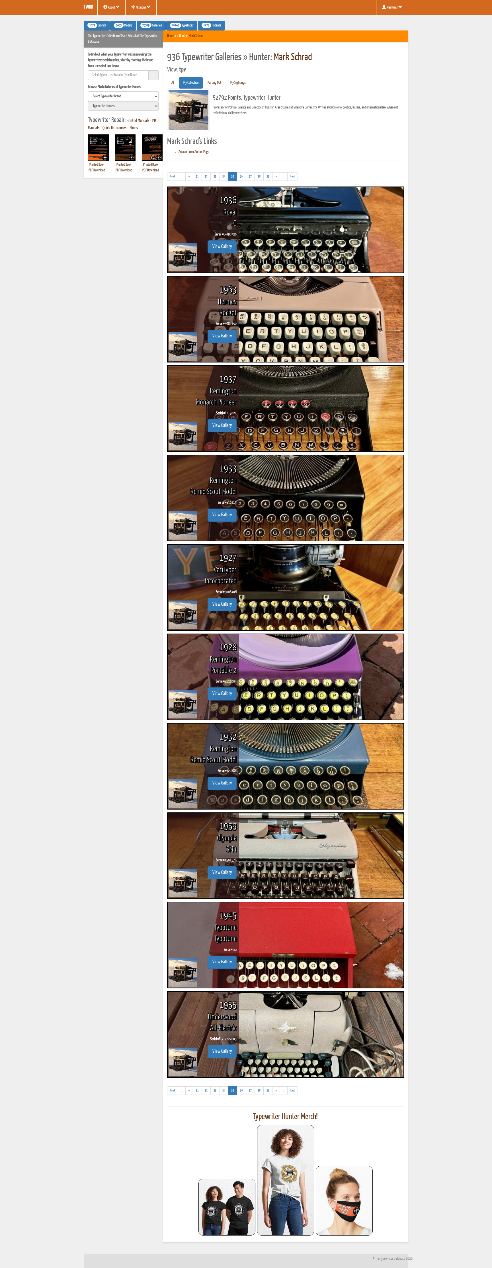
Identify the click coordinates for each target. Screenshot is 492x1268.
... (183, 178)
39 (267, 176)
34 (223, 176)
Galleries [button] (152, 26)
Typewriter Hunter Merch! (285, 1117)
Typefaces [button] (183, 26)
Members (392, 7)
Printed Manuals (138, 121)
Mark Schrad (196, 36)
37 (250, 176)
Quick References (114, 128)
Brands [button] (97, 26)
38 (259, 176)
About (111, 7)
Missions (141, 7)
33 (215, 176)
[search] (123, 96)
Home (170, 36)
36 (241, 176)
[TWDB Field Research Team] (344, 1201)
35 (234, 176)
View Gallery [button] (222, 246)
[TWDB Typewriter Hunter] (226, 1207)
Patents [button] (212, 26)
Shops (134, 128)
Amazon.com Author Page (194, 152)
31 (197, 176)
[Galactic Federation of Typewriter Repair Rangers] (285, 1180)
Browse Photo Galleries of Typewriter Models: (115, 87)
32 (206, 176)
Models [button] (124, 26)
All (172, 83)
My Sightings (238, 83)
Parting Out (214, 83)
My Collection (190, 83)
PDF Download (97, 170)
